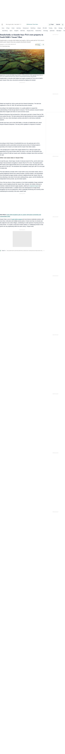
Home (3, 28)
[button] (2, 24)
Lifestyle (39, 28)
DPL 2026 (45, 28)
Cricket (13, 28)
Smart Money (5, 30)
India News (18, 28)
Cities (55, 28)
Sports (11, 30)
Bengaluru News (30, 30)
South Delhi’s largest (16, 219)
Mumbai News (38, 30)
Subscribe (58, 24)
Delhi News (22, 30)
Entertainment (26, 28)
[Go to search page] (4, 24)
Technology (45, 30)
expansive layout (34, 186)
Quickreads (52, 30)
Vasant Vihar (4, 250)
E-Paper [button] (52, 24)
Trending (50, 28)
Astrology (60, 28)
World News (33, 28)
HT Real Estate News (5, 46)
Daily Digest (58, 30)
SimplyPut (16, 30)
